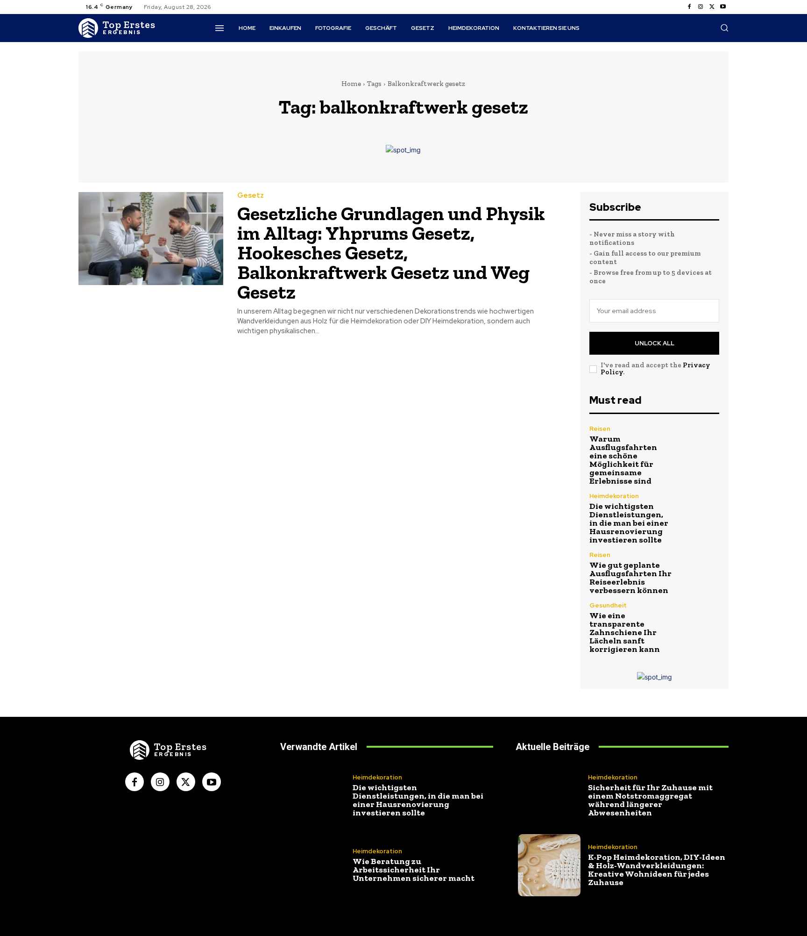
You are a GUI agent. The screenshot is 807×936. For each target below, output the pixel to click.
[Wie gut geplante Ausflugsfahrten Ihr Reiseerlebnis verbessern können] (699, 571)
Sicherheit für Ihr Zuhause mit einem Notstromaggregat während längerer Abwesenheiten (650, 800)
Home (351, 83)
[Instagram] (700, 7)
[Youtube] (723, 7)
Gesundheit (608, 605)
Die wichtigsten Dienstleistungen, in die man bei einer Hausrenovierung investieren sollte (628, 523)
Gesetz (250, 195)
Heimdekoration (614, 496)
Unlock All (654, 343)
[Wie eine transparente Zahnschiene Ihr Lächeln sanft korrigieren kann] (699, 621)
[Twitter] (711, 7)
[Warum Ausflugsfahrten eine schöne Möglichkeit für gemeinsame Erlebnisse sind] (699, 445)
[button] (724, 27)
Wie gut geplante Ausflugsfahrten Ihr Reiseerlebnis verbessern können (630, 577)
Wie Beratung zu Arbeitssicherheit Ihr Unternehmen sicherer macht (413, 869)
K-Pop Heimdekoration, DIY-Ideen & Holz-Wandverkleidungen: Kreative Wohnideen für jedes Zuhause (656, 869)
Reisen (599, 429)
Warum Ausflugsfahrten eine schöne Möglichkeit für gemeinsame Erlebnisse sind (623, 460)
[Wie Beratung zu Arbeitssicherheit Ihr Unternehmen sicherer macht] (314, 865)
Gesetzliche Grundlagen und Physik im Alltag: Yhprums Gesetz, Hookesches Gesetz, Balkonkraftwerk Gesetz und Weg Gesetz (391, 252)
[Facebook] (689, 7)
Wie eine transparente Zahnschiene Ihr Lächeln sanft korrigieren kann (624, 632)
